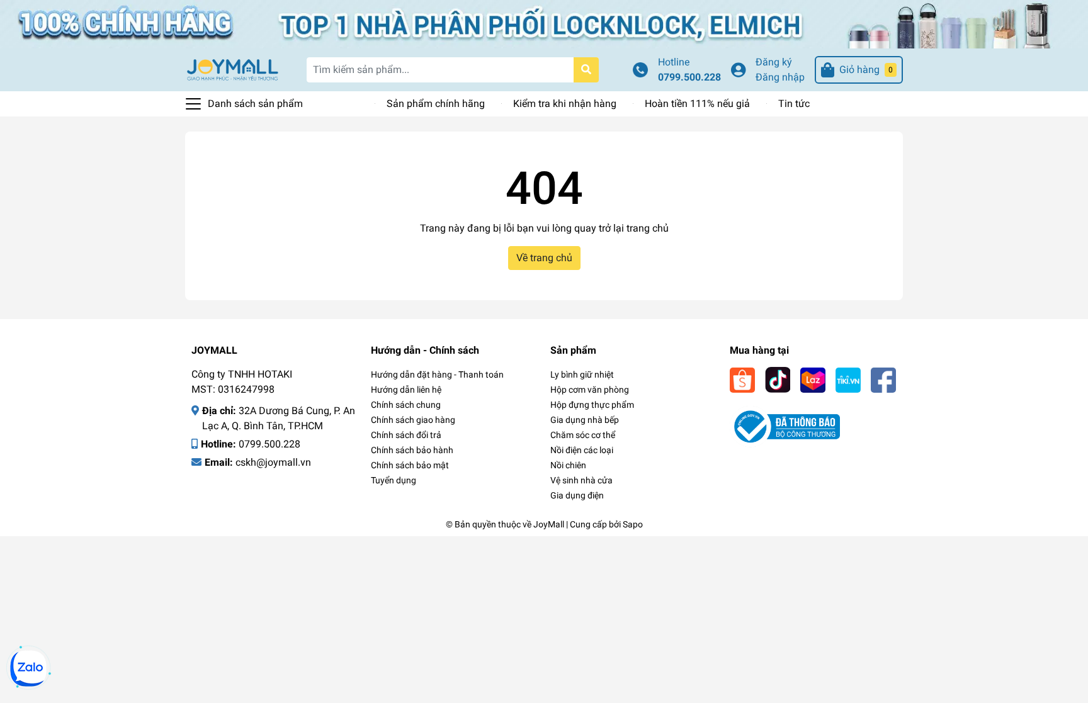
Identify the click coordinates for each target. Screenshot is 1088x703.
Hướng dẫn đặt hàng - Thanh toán (437, 374)
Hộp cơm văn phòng (589, 390)
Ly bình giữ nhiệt (582, 374)
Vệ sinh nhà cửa (581, 480)
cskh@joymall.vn (273, 462)
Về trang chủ (544, 258)
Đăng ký (774, 62)
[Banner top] (544, 23)
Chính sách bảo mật (410, 465)
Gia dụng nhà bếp (584, 420)
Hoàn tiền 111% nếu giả (697, 104)
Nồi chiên (568, 465)
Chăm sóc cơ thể (582, 435)
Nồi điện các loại (581, 450)
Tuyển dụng (393, 480)
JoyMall (548, 524)
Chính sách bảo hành (412, 450)
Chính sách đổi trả (406, 435)
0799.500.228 (689, 77)
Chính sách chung (406, 405)
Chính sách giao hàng (413, 420)
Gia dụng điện (577, 495)
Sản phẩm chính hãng (436, 104)
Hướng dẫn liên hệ (406, 390)
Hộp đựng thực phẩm (592, 405)
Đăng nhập (780, 77)
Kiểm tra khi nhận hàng (564, 104)
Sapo (633, 524)
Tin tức (794, 104)
